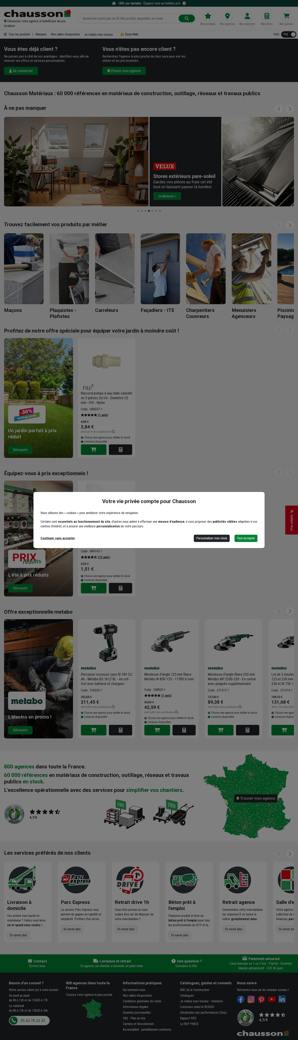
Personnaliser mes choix (211, 538)
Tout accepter (246, 538)
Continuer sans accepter (58, 538)
